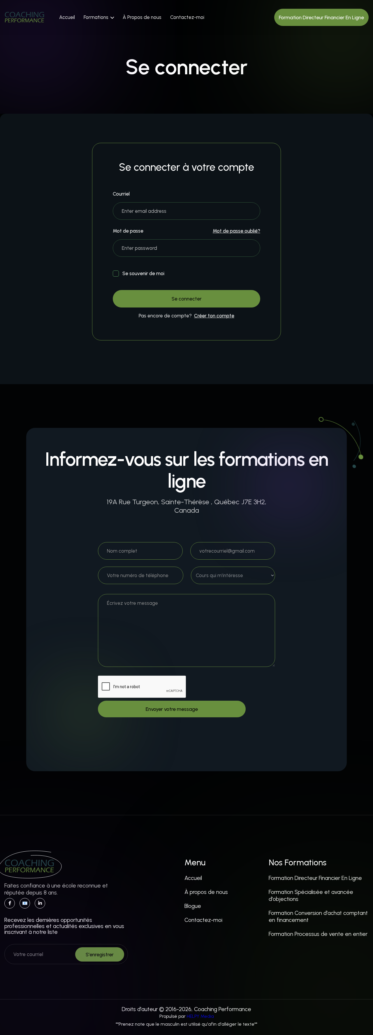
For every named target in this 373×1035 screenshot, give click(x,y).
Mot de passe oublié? (236, 231)
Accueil (67, 17)
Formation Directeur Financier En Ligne (315, 878)
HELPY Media (200, 1016)
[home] (24, 17)
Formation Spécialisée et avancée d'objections (311, 895)
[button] (99, 17)
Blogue (192, 906)
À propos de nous (206, 892)
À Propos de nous (142, 17)
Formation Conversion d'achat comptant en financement (318, 916)
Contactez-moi (187, 17)
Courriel (121, 193)
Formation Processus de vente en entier (318, 934)
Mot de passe (128, 231)
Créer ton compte (214, 316)
